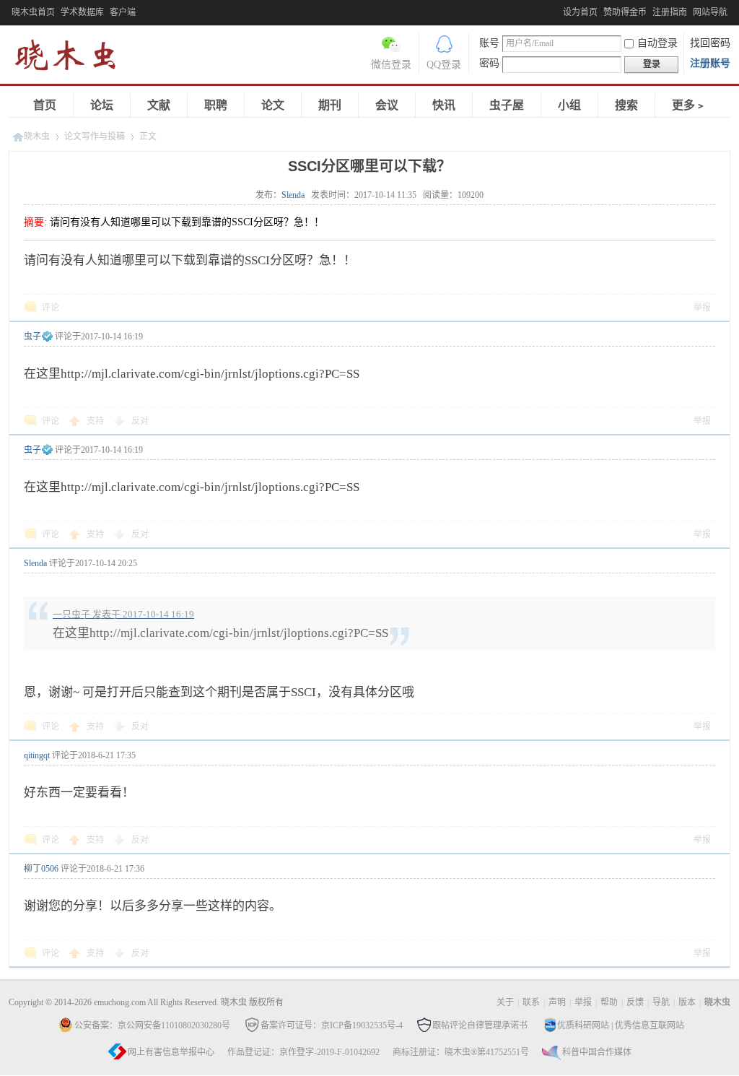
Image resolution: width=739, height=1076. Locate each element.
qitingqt (37, 755)
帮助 (609, 1002)
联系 (531, 1002)
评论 (50, 308)
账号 (489, 43)
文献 (158, 105)
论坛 (101, 105)
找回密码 (710, 43)
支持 (96, 421)
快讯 (443, 105)
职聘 (215, 105)
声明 (557, 1002)
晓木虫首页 (33, 12)
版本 (687, 1002)
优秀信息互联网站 (649, 1025)
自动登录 (657, 43)
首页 (44, 105)
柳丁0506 (41, 869)
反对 (140, 421)
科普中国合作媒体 (596, 1052)
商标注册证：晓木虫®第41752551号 (461, 1052)
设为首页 (580, 12)
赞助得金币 (625, 12)
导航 (661, 1002)
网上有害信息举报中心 (171, 1052)
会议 (386, 105)
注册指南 (669, 12)
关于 (505, 1002)
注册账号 (710, 63)
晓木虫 (73, 58)
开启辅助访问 (559, 10)
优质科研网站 (583, 1025)
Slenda (293, 195)
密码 (489, 63)
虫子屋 (506, 105)
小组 (569, 105)
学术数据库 (82, 12)
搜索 (626, 105)
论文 (272, 105)
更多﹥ (689, 105)
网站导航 (710, 12)
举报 (702, 308)
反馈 (635, 1002)
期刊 (329, 105)
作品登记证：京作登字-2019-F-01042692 (303, 1052)
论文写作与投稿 (94, 136)
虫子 (32, 336)
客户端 (123, 12)
